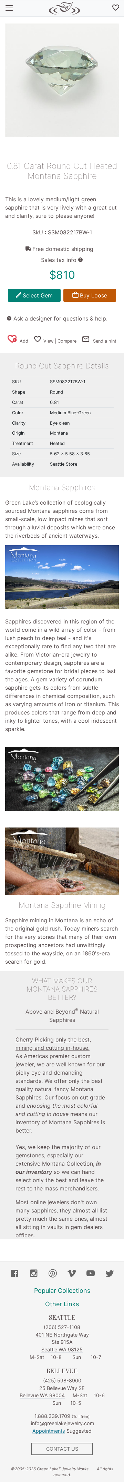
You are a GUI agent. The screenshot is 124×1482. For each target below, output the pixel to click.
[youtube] (90, 1274)
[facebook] (15, 1274)
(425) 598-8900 (62, 1380)
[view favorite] (116, 8)
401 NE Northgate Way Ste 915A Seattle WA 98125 (62, 1342)
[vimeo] (72, 1274)
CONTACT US (62, 1449)
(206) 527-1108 (62, 1327)
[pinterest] (53, 1274)
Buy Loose (93, 295)
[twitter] (109, 1274)
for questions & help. (60, 318)
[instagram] (34, 1274)
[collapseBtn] (9, 8)
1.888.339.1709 (52, 1416)
